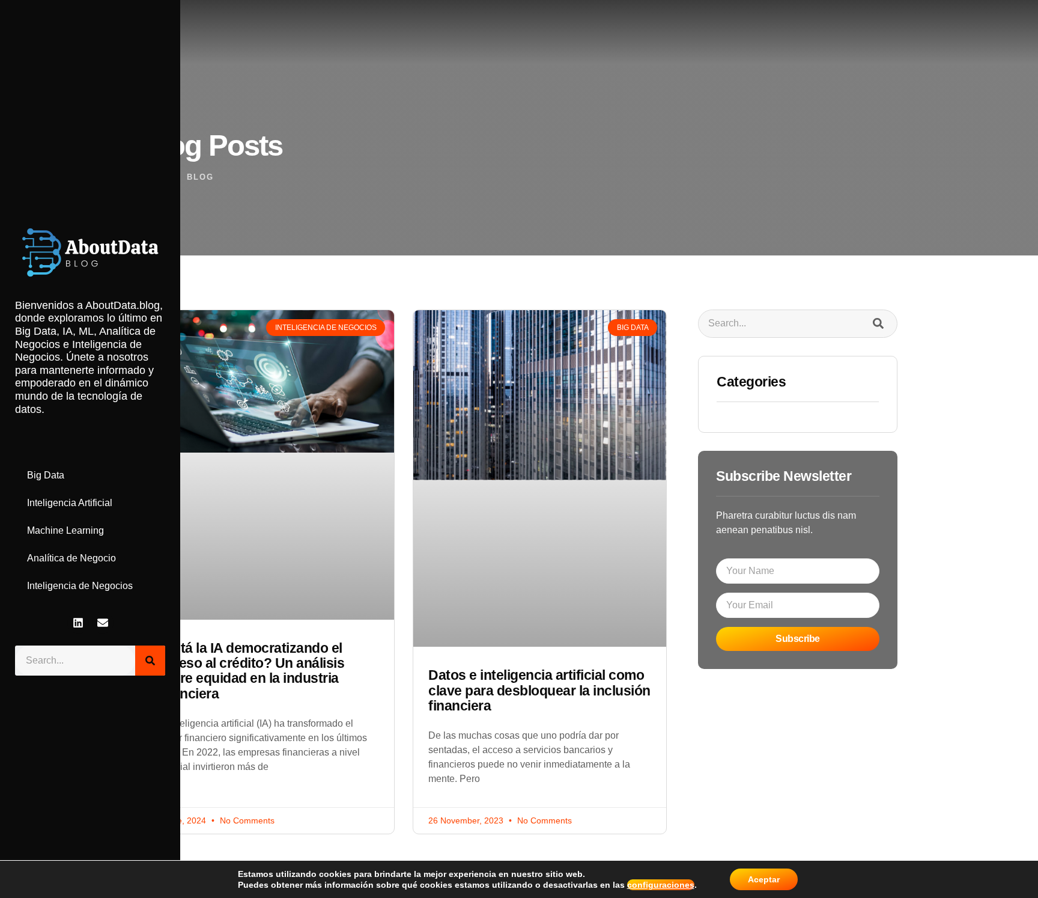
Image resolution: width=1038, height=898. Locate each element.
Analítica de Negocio (71, 558)
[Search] (150, 661)
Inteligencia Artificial (69, 503)
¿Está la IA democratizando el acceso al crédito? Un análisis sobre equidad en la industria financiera (250, 670)
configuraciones (660, 885)
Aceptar (764, 879)
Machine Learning (65, 530)
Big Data (45, 475)
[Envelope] (103, 623)
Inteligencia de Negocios (80, 586)
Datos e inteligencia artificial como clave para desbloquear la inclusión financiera (539, 690)
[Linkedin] (78, 623)
